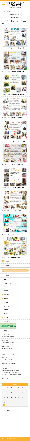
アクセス (6, 317)
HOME (5, 279)
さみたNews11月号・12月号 (17, 187)
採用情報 (6, 290)
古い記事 (7, 261)
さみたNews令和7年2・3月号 (17, 141)
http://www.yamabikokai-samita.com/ (13, 374)
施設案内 (6, 287)
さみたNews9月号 (14, 234)
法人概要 (6, 302)
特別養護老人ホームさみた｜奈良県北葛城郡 (15, 4)
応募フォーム (7, 294)
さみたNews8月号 (15, 257)
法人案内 (6, 298)
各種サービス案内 (8, 283)
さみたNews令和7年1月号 (16, 164)
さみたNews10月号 (16, 210)
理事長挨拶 (6, 306)
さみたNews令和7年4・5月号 (18, 117)
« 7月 (4, 404)
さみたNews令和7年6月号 (17, 94)
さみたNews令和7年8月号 (17, 48)
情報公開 (6, 309)
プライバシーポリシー (9, 313)
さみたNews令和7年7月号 (17, 71)
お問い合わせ (7, 321)
